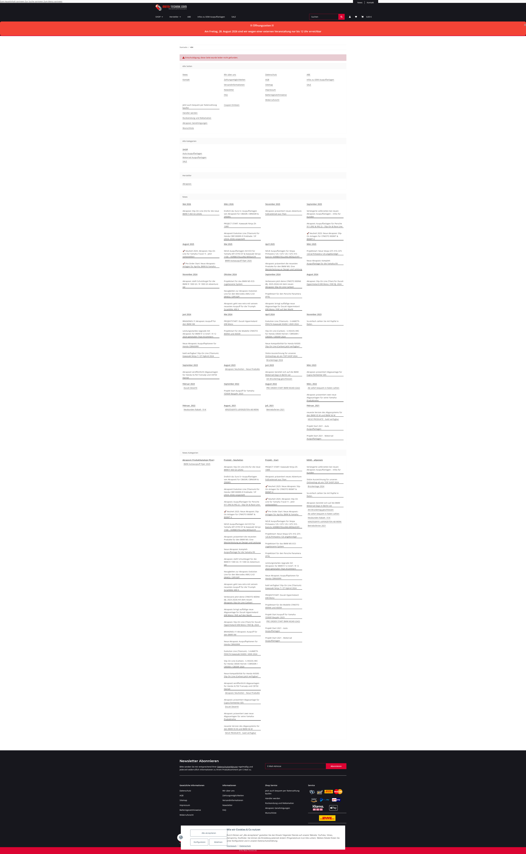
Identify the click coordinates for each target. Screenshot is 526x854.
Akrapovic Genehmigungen (195, 123)
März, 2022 (312, 384)
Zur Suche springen (34, 1)
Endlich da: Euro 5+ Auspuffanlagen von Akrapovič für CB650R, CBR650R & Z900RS (241, 214)
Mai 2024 (228, 314)
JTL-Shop (511, 850)
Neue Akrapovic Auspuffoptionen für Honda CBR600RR (199, 345)
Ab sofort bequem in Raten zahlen (323, 388)
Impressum (232, 846)
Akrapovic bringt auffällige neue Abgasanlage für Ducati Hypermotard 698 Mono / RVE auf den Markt (282, 306)
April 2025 (270, 244)
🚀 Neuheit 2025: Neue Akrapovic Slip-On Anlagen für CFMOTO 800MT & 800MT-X (324, 236)
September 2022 (231, 384)
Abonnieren (336, 766)
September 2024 (273, 274)
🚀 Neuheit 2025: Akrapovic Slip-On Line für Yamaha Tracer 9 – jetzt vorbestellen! (199, 254)
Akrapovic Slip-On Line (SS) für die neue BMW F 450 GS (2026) (201, 212)
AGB (267, 79)
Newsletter (229, 89)
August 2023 (229, 365)
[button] (350, 16)
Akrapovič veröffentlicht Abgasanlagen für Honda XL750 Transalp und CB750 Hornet (200, 375)
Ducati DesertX (190, 388)
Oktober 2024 (230, 274)
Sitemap (269, 84)
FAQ (226, 95)
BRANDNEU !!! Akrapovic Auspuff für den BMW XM (199, 322)
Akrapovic (187, 184)
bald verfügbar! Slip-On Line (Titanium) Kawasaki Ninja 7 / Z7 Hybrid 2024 (200, 354)
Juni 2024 (187, 314)
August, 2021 (230, 405)
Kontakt (370, 2)
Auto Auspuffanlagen (192, 153)
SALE (233, 16)
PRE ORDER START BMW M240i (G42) (283, 388)
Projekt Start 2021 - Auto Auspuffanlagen (318, 427)
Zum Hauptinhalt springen (12, 1)
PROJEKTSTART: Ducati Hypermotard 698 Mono (240, 322)
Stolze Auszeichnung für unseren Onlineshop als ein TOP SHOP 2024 (281, 354)
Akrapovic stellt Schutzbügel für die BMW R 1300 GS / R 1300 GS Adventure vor (200, 284)
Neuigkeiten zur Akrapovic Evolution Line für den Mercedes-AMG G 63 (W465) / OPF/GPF (240, 294)
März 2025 (311, 244)
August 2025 (188, 244)
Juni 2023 (269, 365)
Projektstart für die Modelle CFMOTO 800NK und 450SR (241, 332)
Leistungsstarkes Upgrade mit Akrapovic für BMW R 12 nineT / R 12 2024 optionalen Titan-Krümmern (199, 334)
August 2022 (271, 384)
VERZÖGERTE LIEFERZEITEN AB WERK (242, 409)
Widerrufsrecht (272, 100)
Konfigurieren (199, 842)
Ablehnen (218, 842)
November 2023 (314, 314)
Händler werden (190, 113)
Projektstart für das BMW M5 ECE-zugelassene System (239, 282)
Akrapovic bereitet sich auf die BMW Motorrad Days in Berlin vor (282, 373)
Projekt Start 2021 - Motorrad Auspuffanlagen (320, 437)
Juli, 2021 (269, 405)
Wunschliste (188, 128)
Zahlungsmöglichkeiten (234, 79)
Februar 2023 (189, 384)
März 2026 (229, 204)
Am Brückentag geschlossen (279, 379)
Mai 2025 (228, 244)
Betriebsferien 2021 (275, 409)
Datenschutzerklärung (227, 766)
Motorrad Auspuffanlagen (194, 157)
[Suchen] (341, 17)
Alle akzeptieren (209, 833)
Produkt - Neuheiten (233, 460)
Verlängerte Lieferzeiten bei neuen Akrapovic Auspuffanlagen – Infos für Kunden (324, 214)
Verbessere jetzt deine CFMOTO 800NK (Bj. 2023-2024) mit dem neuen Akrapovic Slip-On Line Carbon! (283, 284)
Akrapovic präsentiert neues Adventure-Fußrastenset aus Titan (283, 212)
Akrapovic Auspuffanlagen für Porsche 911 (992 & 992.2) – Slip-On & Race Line (324, 225)
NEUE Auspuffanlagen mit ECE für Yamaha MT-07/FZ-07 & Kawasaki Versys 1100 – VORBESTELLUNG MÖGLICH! (242, 254)
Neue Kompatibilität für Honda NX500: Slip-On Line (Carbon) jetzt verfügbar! (283, 345)
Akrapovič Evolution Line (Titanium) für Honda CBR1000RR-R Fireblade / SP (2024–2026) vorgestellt (241, 236)
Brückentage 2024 (274, 360)
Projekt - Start (271, 460)
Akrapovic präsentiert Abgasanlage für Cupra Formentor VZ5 (324, 373)
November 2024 (190, 274)
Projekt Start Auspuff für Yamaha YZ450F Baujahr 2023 (239, 392)
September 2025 (314, 204)
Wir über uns (230, 74)
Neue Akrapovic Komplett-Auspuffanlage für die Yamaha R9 (322, 262)
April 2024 (270, 314)
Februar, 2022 (189, 405)
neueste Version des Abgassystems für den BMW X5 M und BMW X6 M (324, 414)
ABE (189, 16)
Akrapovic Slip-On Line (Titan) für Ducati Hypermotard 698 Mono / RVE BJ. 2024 (325, 282)
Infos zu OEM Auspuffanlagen (211, 16)
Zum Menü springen (53, 1)
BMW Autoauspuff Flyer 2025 (238, 260)
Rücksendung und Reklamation (197, 118)
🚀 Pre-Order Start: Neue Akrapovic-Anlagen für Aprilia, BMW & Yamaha (199, 265)
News (359, 2)
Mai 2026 (187, 204)
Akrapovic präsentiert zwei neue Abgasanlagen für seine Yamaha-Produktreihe (322, 397)
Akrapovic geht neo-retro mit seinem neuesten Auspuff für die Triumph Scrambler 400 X (241, 306)
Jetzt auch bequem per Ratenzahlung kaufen (200, 106)
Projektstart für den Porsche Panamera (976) (283, 295)
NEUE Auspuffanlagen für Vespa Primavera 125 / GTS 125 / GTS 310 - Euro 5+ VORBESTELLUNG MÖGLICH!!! (282, 254)
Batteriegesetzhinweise (276, 95)
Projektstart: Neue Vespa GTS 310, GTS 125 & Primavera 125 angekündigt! (324, 252)
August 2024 (312, 274)
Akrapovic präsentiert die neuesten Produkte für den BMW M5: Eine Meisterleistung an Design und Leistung (283, 266)
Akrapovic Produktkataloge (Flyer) (198, 460)
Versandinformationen (234, 84)
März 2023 (311, 365)
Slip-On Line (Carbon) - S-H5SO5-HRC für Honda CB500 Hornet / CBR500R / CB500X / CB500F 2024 (282, 334)
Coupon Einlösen (231, 105)
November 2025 (272, 204)
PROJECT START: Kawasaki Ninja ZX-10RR (240, 225)
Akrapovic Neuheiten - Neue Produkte (242, 369)
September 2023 (190, 365)
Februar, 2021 (313, 405)
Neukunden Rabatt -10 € (195, 409)
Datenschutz (245, 846)
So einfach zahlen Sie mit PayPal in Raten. (323, 322)
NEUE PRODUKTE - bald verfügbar (323, 419)
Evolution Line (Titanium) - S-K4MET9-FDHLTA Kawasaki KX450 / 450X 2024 (282, 322)
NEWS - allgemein (315, 460)
